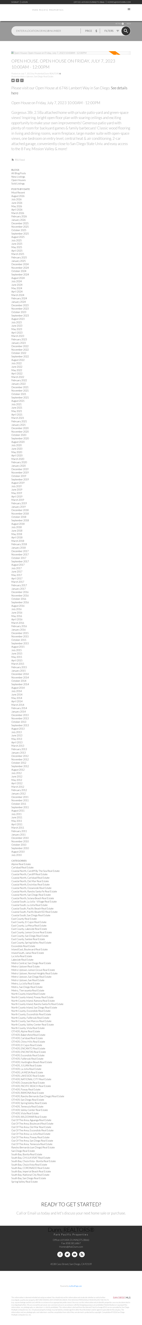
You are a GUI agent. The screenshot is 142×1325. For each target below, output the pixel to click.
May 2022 (16, 370)
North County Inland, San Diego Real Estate (34, 1007)
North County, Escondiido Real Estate (31, 1014)
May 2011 (16, 820)
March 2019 (17, 499)
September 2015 (20, 643)
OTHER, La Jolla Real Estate (26, 1068)
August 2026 (18, 196)
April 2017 (16, 578)
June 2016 (16, 612)
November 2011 (20, 800)
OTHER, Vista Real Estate (25, 1113)
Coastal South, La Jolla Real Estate (29, 905)
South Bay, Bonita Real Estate (26, 1154)
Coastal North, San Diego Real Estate (31, 894)
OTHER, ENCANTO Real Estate (28, 1048)
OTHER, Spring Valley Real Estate (29, 1103)
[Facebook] (60, 1254)
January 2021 (18, 424)
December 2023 (20, 305)
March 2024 (17, 295)
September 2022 (20, 356)
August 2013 (18, 728)
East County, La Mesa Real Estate (28, 925)
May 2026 (16, 206)
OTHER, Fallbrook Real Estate (27, 1058)
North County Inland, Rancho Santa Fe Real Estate (37, 1004)
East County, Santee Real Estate (28, 939)
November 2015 (20, 636)
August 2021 (18, 400)
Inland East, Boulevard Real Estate (29, 949)
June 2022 (16, 366)
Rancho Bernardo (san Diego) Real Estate (33, 1147)
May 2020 (16, 452)
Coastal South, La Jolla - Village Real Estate (34, 901)
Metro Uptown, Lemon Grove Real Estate (33, 969)
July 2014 (16, 691)
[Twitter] (67, 1254)
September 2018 (20, 520)
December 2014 (20, 674)
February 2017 (19, 585)
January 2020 (18, 465)
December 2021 (20, 387)
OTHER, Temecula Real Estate (27, 1106)
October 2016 (18, 598)
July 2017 (16, 568)
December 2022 (20, 346)
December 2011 (20, 797)
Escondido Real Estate (23, 946)
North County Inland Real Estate (28, 993)
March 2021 (17, 417)
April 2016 (16, 619)
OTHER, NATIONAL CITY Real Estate (31, 1079)
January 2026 (18, 219)
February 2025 (19, 257)
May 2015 (16, 656)
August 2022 (18, 359)
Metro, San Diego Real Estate (27, 987)
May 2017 (16, 575)
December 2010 (20, 837)
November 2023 (20, 308)
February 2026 (19, 216)
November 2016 (20, 595)
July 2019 (16, 486)
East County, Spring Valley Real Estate (31, 942)
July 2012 (16, 773)
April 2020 (16, 455)
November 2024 (20, 267)
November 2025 (20, 226)
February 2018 (19, 544)
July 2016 (16, 609)
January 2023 (18, 342)
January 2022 (18, 383)
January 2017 (18, 588)
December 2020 (20, 428)
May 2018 (16, 534)
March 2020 (17, 458)
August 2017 (18, 564)
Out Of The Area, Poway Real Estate (30, 1137)
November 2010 (20, 841)
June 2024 (16, 284)
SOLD (129, 23)
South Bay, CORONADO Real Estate (30, 1167)
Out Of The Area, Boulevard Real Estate (32, 1123)
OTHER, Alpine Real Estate (25, 1031)
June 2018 (16, 530)
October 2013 (18, 721)
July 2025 (16, 240)
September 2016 (20, 602)
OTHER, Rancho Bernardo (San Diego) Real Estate (37, 1096)
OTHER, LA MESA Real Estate (27, 1072)
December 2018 (20, 510)
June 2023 (16, 325)
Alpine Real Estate (21, 864)
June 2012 (16, 776)
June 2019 (16, 489)
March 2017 (17, 581)
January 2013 (18, 752)
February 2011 (19, 831)
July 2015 (16, 650)
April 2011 (16, 824)
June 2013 (16, 735)
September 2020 (20, 438)
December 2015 (20, 633)
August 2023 (18, 318)
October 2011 (18, 803)
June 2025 (16, 243)
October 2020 (18, 434)
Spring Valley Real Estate (24, 1181)
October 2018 (18, 516)
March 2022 (17, 377)
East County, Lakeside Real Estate (29, 928)
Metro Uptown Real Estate (25, 966)
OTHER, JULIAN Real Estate (26, 1065)
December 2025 (20, 223)
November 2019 (20, 472)
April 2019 (16, 496)
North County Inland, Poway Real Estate (32, 997)
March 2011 (17, 827)
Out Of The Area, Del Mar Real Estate (31, 1127)
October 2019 (18, 476)
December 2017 (20, 551)
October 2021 (18, 394)
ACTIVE (118, 23)
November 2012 (20, 759)
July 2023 (16, 322)
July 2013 (16, 732)
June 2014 (16, 694)
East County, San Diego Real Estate (29, 935)
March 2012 (17, 786)
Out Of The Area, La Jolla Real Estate (30, 1133)
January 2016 (18, 629)
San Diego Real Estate (23, 1150)
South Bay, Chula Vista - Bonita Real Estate (33, 1161)
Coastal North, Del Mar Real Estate (30, 881)
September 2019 (20, 479)
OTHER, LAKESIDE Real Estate (28, 1075)
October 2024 (18, 271)
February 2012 (19, 790)
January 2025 (18, 260)
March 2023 (17, 335)
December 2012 (20, 756)
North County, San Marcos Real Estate (31, 1021)
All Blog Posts (18, 173)
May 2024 (16, 288)
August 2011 (18, 810)
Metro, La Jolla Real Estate (25, 983)
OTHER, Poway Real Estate (25, 1089)
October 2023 (18, 312)
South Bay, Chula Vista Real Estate (29, 1164)
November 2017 (20, 554)
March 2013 (17, 745)
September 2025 (20, 233)
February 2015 (19, 667)
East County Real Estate (24, 918)
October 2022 (18, 353)
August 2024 (18, 278)
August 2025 (18, 236)
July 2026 (16, 199)
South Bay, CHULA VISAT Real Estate (30, 1157)
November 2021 (20, 390)
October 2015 (18, 639)
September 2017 (20, 561)
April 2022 (16, 373)
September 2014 (20, 684)
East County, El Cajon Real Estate (28, 922)
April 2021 (16, 414)
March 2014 (17, 704)
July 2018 (16, 527)
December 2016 (20, 592)
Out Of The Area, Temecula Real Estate (31, 1144)
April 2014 (16, 701)
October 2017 (18, 557)
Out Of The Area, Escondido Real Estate (32, 1130)
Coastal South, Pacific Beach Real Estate (32, 908)
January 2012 (18, 793)
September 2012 (20, 766)
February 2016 (19, 626)
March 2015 (17, 663)
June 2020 (16, 448)
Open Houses (18, 180)
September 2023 (20, 315)
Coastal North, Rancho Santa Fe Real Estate (34, 891)
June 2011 (16, 817)
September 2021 (20, 397)
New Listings (18, 176)
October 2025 (18, 230)
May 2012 (16, 779)
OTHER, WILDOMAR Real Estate (29, 1116)
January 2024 (18, 301)
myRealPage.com (75, 1286)
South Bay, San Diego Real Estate (28, 1178)
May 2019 (16, 493)
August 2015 (18, 646)
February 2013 (19, 749)
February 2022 (19, 380)
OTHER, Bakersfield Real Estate (28, 1034)
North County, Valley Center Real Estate (32, 1024)
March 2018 (17, 540)
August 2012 (18, 769)
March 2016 (17, 622)
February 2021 (19, 421)
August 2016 (18, 605)
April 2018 (16, 537)
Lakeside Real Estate (22, 959)
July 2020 (16, 445)
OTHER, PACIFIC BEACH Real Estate (31, 1086)
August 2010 (18, 851)
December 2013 (20, 715)
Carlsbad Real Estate (22, 867)
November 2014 (20, 677)
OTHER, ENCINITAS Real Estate (28, 1051)
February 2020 (19, 462)
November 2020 (20, 431)
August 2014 (18, 687)
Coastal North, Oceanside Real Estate (31, 888)
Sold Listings (18, 183)
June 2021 (16, 407)
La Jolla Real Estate (21, 956)
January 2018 (18, 547)
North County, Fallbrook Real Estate (30, 1017)
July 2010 (16, 855)
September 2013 (20, 725)
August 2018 (18, 523)
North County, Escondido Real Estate (30, 1010)
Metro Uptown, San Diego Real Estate (36, 76)
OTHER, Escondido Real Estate (28, 1055)
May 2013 (16, 738)
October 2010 (18, 844)
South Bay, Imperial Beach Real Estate (31, 1171)
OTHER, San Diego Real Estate (27, 1099)
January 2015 (18, 670)
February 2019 (19, 503)
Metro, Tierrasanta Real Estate (27, 990)
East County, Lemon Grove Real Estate (31, 932)
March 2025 (17, 254)
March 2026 (17, 213)
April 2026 (16, 209)
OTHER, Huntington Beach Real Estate (31, 1062)
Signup (15, 2)
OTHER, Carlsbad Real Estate (27, 1038)
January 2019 (18, 506)
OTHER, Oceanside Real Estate (28, 1082)
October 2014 (18, 680)
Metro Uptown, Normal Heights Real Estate (34, 973)
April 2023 (16, 332)
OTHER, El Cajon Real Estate (26, 1045)
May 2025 (16, 247)
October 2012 (18, 762)
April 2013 (16, 742)
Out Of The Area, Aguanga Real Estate (31, 1120)
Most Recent (18, 192)
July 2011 (16, 814)
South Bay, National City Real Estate (30, 1174)
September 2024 (20, 274)
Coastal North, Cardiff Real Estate (29, 874)
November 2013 (20, 718)
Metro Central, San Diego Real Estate (31, 963)
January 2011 (18, 834)
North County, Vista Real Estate (28, 1028)
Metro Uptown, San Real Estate (27, 980)
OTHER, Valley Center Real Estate (29, 1110)
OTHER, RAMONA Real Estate (27, 1092)
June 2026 (16, 202)
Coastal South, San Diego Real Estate (30, 915)
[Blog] (82, 1254)
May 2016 (16, 616)
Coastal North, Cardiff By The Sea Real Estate (35, 870)
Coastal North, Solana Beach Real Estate (32, 898)
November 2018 (20, 513)
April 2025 (16, 250)
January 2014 (18, 711)
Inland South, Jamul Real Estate (27, 952)
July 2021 (16, 404)
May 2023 (16, 329)
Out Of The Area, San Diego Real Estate (32, 1140)
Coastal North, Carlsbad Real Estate (30, 877)
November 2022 (20, 349)
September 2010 (20, 848)
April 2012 (16, 783)
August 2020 (18, 441)
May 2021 (16, 411)
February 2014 (19, 708)
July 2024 (16, 281)
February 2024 (19, 298)
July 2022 (16, 363)
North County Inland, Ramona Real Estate (33, 1000)
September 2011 (20, 807)
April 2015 (16, 660)
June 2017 (16, 571)
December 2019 (20, 469)
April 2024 (16, 291)
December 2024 (20, 264)
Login (24, 2)
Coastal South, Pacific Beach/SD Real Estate (34, 911)
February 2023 (19, 339)
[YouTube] (74, 1254)
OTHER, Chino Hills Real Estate (28, 1041)
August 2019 (18, 482)
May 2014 (16, 698)
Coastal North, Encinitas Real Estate (30, 884)
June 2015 (16, 653)
